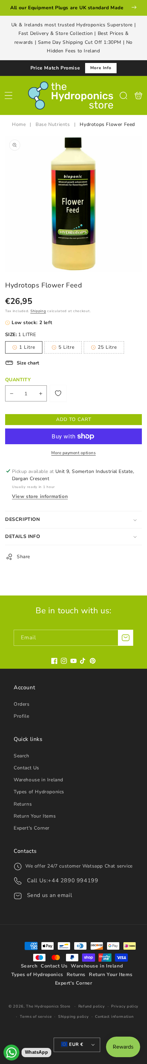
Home (19, 124)
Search (21, 756)
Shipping (38, 311)
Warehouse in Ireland (38, 780)
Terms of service (36, 1016)
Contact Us (26, 768)
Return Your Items (35, 816)
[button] (8, 95)
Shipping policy (73, 1016)
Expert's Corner (32, 828)
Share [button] (23, 556)
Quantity (18, 379)
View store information (40, 496)
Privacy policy (124, 1006)
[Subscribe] (125, 638)
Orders (22, 704)
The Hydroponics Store (48, 1006)
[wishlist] (58, 393)
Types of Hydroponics (39, 792)
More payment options (73, 453)
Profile (21, 716)
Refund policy (91, 1006)
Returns (23, 804)
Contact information (114, 1016)
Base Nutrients (53, 124)
